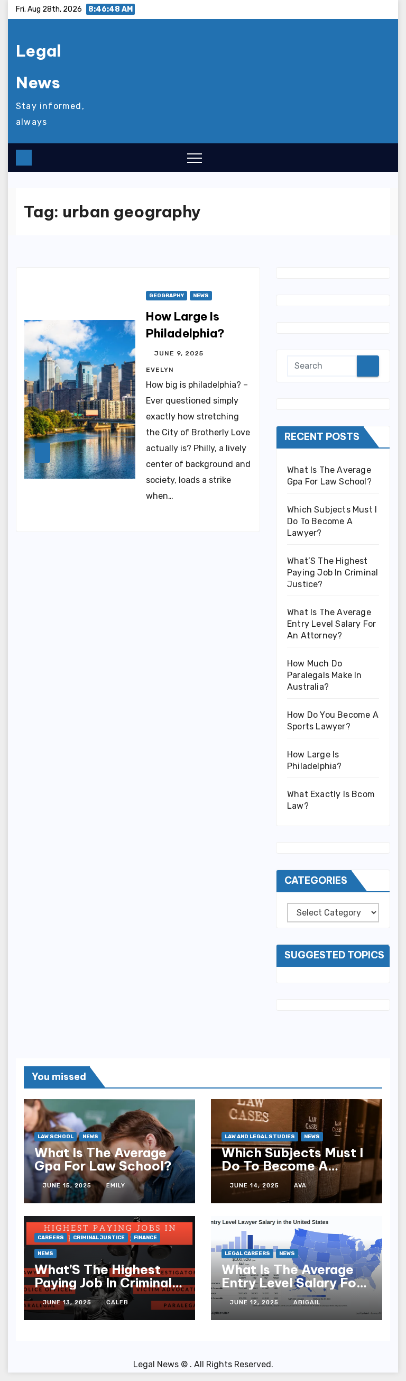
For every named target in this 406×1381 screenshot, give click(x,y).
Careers (51, 1237)
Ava (300, 1185)
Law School (55, 1136)
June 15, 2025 (68, 1185)
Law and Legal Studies (260, 1136)
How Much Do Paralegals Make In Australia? (324, 675)
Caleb (117, 1302)
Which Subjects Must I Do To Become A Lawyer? (332, 521)
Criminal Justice (99, 1237)
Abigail (306, 1302)
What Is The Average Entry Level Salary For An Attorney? (331, 624)
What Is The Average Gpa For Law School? (103, 1159)
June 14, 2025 (255, 1185)
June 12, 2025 (255, 1302)
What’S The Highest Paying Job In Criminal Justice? (332, 572)
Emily (115, 1185)
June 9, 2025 (180, 353)
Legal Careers (247, 1253)
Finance (145, 1237)
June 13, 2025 (68, 1302)
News (201, 295)
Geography (166, 295)
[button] (361, 157)
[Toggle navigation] (194, 158)
